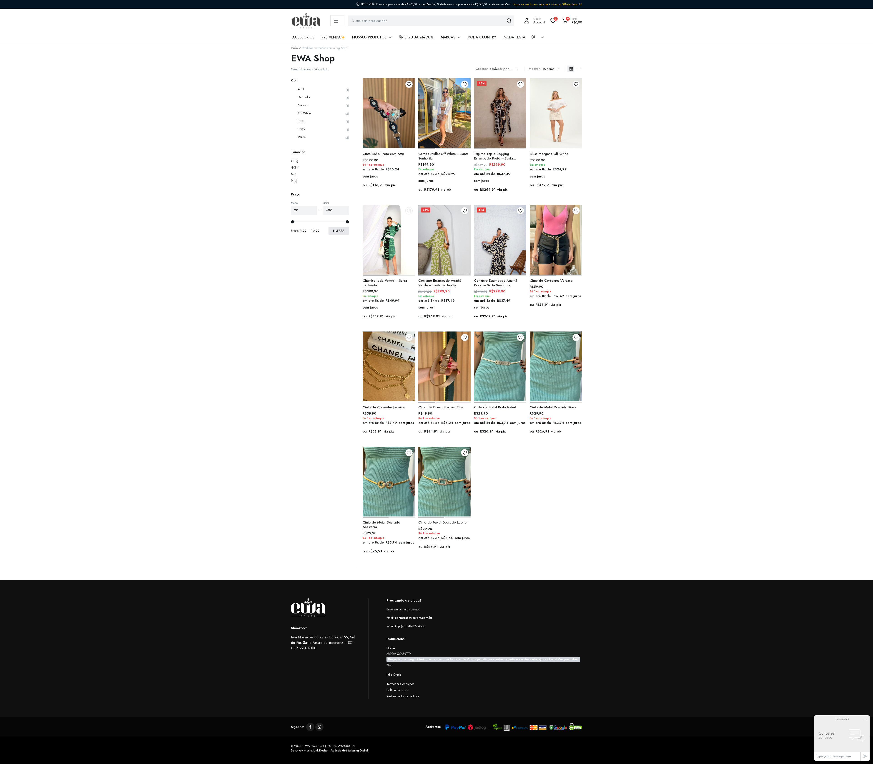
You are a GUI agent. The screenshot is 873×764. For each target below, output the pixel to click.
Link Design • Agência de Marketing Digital (341, 750)
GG (293, 167)
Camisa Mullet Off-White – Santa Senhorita (443, 156)
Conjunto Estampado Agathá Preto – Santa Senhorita (495, 283)
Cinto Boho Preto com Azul (383, 153)
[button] (571, 20)
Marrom (303, 105)
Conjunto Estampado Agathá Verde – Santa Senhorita (440, 283)
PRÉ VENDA (331, 37)
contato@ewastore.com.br (413, 617)
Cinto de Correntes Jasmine (384, 407)
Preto (301, 129)
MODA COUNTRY (481, 37)
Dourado (304, 97)
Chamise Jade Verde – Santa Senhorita (385, 283)
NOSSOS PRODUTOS (369, 37)
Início (294, 47)
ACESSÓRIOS (303, 37)
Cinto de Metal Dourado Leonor (443, 522)
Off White (304, 113)
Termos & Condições (400, 684)
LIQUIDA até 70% (419, 37)
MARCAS (448, 37)
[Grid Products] (570, 69)
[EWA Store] (306, 20)
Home (390, 648)
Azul (301, 89)
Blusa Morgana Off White (549, 153)
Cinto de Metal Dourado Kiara (553, 407)
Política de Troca (397, 690)
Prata (301, 121)
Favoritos (408, 84)
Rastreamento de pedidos (402, 696)
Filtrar (338, 231)
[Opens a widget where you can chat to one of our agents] (841, 737)
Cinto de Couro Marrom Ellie (440, 407)
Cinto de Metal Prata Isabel (495, 407)
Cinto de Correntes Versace (551, 280)
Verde (302, 137)
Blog (389, 665)
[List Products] (578, 69)
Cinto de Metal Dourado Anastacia (381, 524)
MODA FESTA (514, 37)
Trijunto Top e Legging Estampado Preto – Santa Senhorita (493, 158)
